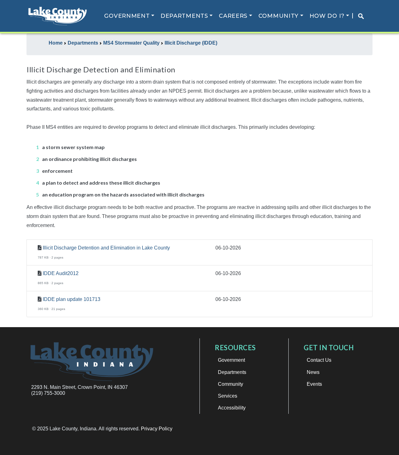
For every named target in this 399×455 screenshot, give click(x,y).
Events (314, 384)
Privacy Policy (156, 428)
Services (227, 396)
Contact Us (319, 360)
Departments (184, 15)
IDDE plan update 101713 (71, 299)
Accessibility (232, 407)
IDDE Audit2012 (61, 273)
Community (278, 15)
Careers (233, 15)
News (313, 372)
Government (127, 15)
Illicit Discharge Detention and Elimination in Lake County (106, 247)
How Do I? (327, 15)
